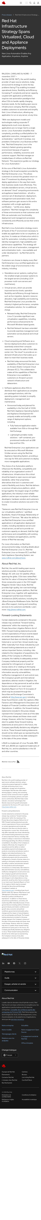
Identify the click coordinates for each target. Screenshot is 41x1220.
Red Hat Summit (7, 1083)
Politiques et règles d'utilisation (8, 1100)
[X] (19, 964)
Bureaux (24, 1075)
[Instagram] (25, 964)
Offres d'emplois (27, 1043)
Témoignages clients (9, 1034)
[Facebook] (14, 964)
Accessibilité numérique (29, 1099)
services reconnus (17, 1019)
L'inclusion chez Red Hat (9, 1080)
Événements (6, 1075)
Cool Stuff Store (27, 1080)
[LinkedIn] (3, 964)
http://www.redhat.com (16, 609)
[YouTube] (8, 964)
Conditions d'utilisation (29, 1095)
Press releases (7, 15)
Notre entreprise (8, 1025)
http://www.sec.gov (18, 697)
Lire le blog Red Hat (28, 1077)
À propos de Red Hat (8, 1072)
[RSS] (18, 761)
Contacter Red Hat (8, 1077)
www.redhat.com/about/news (13, 558)
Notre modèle (7, 1030)
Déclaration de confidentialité (6, 1096)
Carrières (24, 1072)
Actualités (24, 1025)
